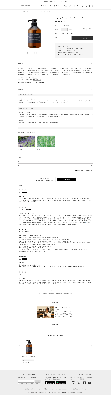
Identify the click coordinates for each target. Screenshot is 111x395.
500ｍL (63, 29)
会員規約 (22, 383)
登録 (38, 381)
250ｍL (70, 29)
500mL (35, 79)
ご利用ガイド (34, 389)
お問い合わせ (51, 389)
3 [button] (56, 290)
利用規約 (64, 392)
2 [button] (53, 290)
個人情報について (66, 389)
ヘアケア (36, 11)
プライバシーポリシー (30, 383)
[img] (55, 190)
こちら (35, 78)
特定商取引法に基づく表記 (79, 389)
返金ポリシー (42, 392)
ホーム (19, 11)
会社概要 (27, 389)
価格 (56, 25)
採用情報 (58, 389)
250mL (39, 79)
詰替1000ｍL (90, 29)
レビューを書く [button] (66, 179)
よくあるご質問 (43, 389)
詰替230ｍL (83, 29)
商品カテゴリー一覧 (27, 11)
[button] (82, 6)
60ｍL (77, 29)
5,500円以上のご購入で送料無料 (85, 170)
